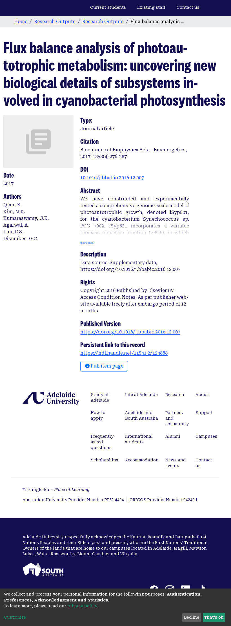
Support (204, 412)
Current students (108, 7)
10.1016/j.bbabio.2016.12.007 (112, 177)
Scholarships (104, 460)
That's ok (213, 617)
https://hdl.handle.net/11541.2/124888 (124, 353)
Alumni (172, 436)
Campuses (206, 436)
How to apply (98, 415)
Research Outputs (54, 21)
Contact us (188, 7)
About (202, 394)
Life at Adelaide (141, 394)
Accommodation (142, 460)
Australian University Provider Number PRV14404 (73, 499)
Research (174, 394)
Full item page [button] (106, 366)
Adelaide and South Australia (141, 415)
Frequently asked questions (102, 442)
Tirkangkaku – (56, 489)
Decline (191, 617)
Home (20, 21)
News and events (175, 463)
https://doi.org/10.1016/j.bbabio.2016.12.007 (130, 332)
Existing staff (151, 7)
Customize (15, 617)
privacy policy (82, 606)
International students (139, 439)
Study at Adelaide (100, 397)
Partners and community (177, 418)
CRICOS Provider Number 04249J (163, 499)
